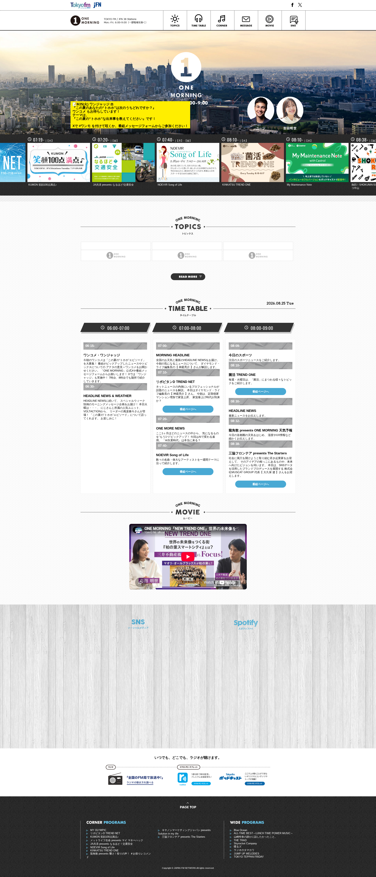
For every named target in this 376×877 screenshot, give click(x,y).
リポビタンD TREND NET (105, 833)
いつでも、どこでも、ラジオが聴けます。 (188, 758)
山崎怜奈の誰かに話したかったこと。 (255, 836)
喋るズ (237, 846)
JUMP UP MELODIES (246, 853)
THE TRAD (240, 840)
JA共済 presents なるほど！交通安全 (111, 844)
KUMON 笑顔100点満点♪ (104, 836)
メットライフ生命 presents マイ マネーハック (116, 840)
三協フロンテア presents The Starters (183, 836)
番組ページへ (188, 409)
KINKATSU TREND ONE (104, 850)
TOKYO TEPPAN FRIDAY (249, 856)
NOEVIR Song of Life (102, 847)
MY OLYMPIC (98, 830)
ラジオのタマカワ (244, 850)
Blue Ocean (240, 830)
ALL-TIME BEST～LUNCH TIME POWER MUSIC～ (263, 833)
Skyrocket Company (245, 843)
